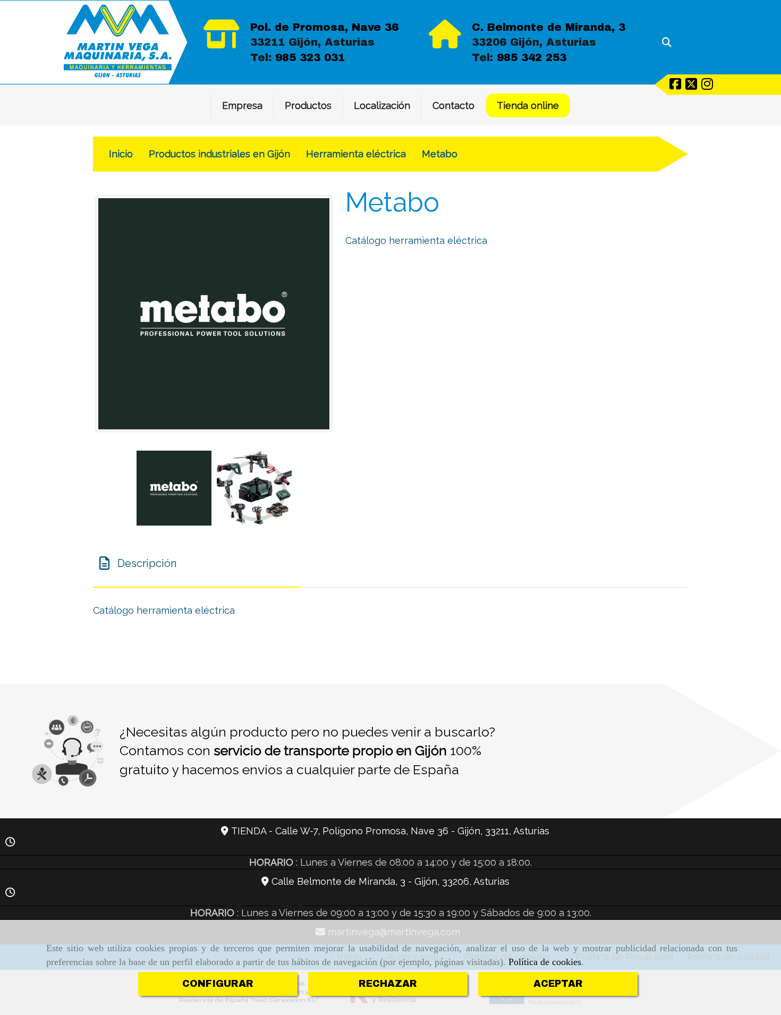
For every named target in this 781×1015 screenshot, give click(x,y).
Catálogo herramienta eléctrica (416, 240)
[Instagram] (707, 85)
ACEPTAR (558, 983)
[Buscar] (667, 42)
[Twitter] (691, 85)
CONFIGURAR (217, 983)
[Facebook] (675, 85)
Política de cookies (544, 962)
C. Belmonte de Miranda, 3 (548, 27)
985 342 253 (531, 57)
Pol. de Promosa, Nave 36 (324, 27)
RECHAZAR (388, 983)
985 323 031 (310, 57)
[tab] (196, 563)
